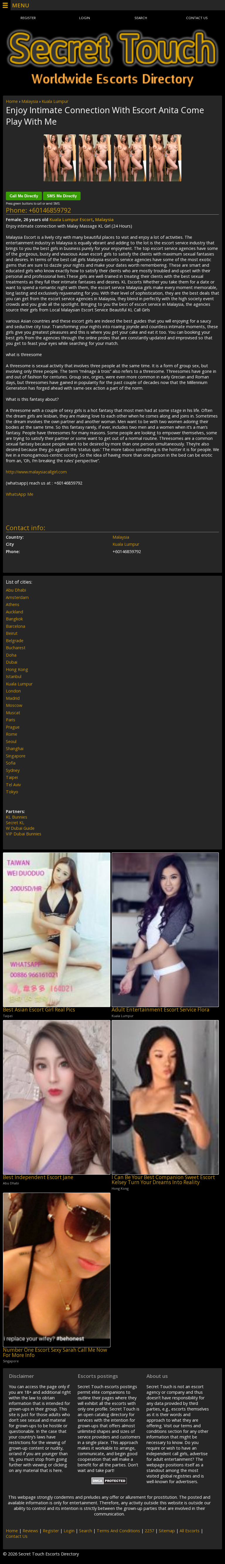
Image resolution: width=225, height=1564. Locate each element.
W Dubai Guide (20, 828)
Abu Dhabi (16, 590)
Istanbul (13, 676)
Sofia (11, 763)
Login (84, 18)
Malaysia (29, 101)
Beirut (12, 633)
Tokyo (12, 791)
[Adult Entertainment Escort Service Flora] (165, 930)
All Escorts (190, 1530)
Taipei (12, 777)
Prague (13, 727)
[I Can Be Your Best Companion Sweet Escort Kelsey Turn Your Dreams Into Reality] (165, 1097)
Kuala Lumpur (55, 101)
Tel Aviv (13, 784)
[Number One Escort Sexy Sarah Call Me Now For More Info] (56, 1270)
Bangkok (14, 619)
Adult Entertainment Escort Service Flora (160, 1009)
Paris (10, 719)
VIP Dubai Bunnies (23, 834)
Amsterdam (17, 597)
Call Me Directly (24, 196)
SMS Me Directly (62, 196)
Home (12, 101)
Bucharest (15, 647)
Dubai (11, 662)
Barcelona (15, 626)
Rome (11, 734)
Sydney (13, 770)
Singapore (15, 756)
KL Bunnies (16, 817)
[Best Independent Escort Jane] (56, 1097)
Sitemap (167, 1530)
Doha (11, 655)
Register (28, 18)
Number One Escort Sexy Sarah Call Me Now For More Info (55, 1352)
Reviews (30, 1530)
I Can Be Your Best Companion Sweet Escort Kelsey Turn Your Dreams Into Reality (163, 1180)
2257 (149, 1530)
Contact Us (197, 18)
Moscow (14, 705)
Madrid (13, 698)
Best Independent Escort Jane (38, 1177)
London (13, 691)
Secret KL (15, 822)
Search (140, 18)
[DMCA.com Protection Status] (109, 1482)
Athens (12, 604)
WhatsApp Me (19, 494)
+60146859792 (50, 210)
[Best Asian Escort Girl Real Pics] (56, 930)
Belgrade (14, 640)
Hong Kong (17, 669)
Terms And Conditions (118, 1530)
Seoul (11, 741)
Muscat (13, 712)
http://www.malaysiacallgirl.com (36, 472)
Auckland (14, 612)
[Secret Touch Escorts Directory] (112, 58)
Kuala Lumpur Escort (71, 219)
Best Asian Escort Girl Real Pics (39, 1009)
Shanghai (14, 748)
